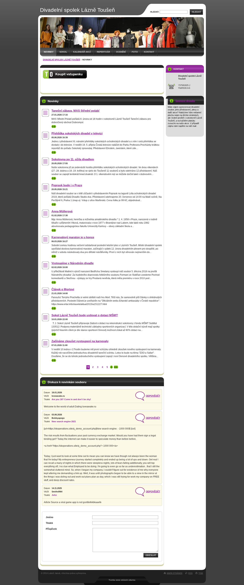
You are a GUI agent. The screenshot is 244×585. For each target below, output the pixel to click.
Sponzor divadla (185, 100)
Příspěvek (51, 529)
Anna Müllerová (61, 211)
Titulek (49, 523)
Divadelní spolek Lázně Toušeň (61, 60)
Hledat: (154, 12)
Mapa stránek (174, 573)
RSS (190, 573)
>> (52, 126)
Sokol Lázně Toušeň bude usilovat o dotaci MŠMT (84, 315)
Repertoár (103, 52)
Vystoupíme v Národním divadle (72, 263)
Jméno (49, 517)
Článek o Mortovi (62, 289)
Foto (135, 52)
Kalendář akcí (82, 52)
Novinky (48, 52)
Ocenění (121, 52)
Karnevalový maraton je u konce (72, 237)
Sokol (63, 52)
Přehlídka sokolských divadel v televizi (77, 133)
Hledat (196, 12)
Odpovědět (153, 396)
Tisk (200, 573)
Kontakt (149, 52)
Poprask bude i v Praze (66, 185)
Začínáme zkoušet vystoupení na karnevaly (79, 341)
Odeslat (150, 555)
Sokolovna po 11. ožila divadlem (72, 159)
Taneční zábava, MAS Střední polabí (75, 110)
